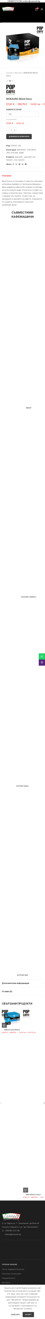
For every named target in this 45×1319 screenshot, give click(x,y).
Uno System (19, 160)
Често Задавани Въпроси (13, 1269)
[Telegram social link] (25, 164)
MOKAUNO (21, 150)
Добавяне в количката (19, 136)
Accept (28, 1314)
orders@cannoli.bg (31, 1)
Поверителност (9, 1278)
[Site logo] (8, 9)
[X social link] (16, 164)
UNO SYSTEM (12, 153)
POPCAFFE (31, 150)
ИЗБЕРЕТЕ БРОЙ (13, 110)
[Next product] (12, 81)
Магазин (18, 73)
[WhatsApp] (42, 656)
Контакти (6, 1282)
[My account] (41, 9)
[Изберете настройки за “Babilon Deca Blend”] (4, 1025)
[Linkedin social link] (22, 164)
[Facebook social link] (13, 164)
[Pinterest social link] (19, 164)
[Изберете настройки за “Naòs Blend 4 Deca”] (25, 1190)
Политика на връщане (11, 1274)
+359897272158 (14, 1)
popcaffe (19, 157)
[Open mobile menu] (22, 19)
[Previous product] (7, 81)
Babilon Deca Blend (12, 1030)
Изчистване (12, 119)
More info (15, 1314)
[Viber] (42, 663)
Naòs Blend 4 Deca (33, 1194)
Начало (9, 73)
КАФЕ (21, 153)
